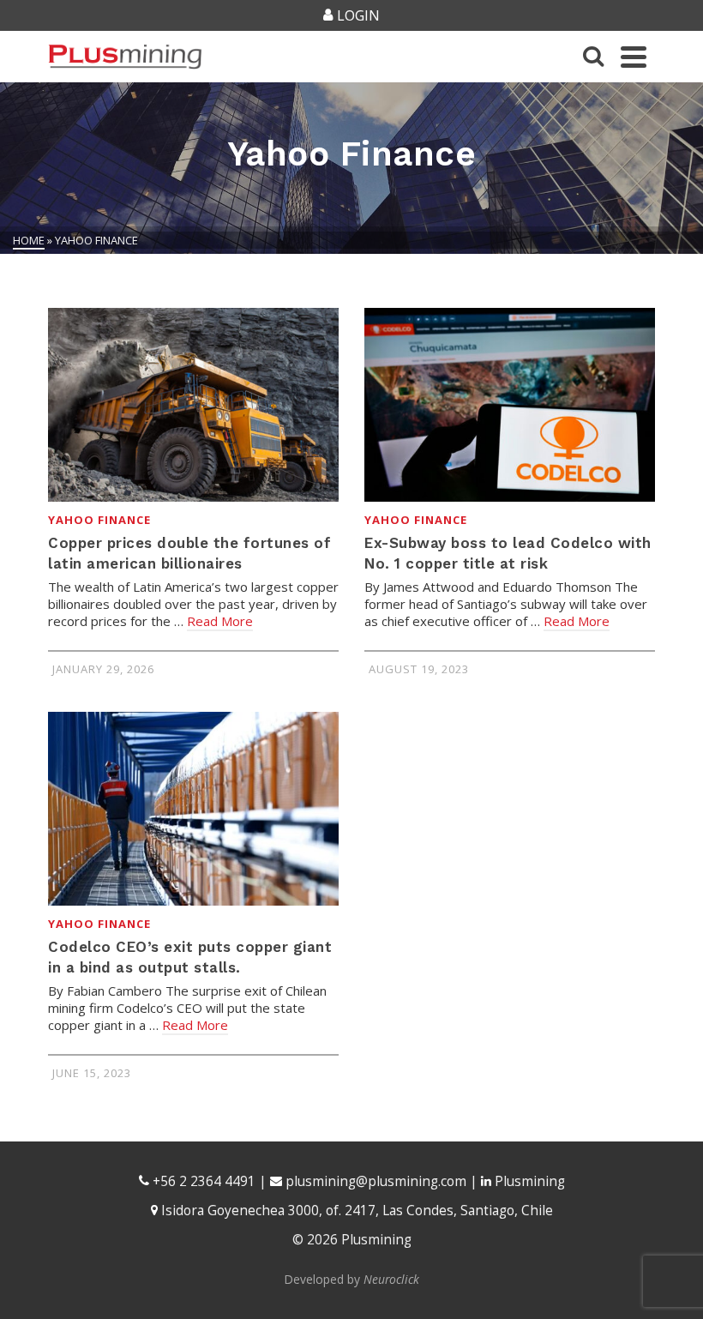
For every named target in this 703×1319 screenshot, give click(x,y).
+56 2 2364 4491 (202, 1181)
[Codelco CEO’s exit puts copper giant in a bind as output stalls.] (193, 809)
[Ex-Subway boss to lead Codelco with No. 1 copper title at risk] (509, 405)
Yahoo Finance (99, 519)
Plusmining (528, 1181)
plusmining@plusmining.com (375, 1181)
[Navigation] (633, 56)
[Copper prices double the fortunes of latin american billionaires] (193, 405)
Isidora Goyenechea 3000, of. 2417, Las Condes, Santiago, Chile (355, 1211)
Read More (220, 620)
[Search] (593, 56)
